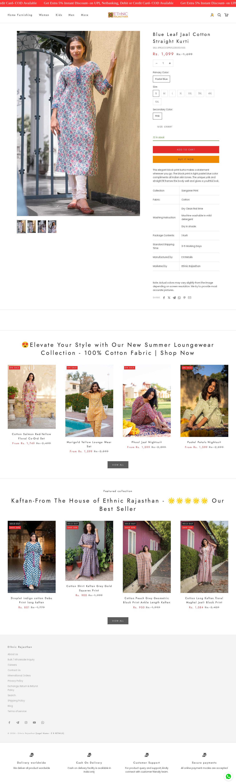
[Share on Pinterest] (184, 297)
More (84, 15)
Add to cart (186, 149)
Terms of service (17, 711)
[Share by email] (189, 297)
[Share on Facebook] (164, 297)
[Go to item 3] (41, 226)
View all (118, 464)
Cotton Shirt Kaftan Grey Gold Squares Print (89, 588)
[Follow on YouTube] (34, 722)
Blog (10, 706)
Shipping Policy (16, 700)
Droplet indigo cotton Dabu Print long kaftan (31, 600)
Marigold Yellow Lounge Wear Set (89, 444)
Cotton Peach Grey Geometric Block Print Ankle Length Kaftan (146, 600)
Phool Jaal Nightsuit (147, 442)
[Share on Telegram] (174, 297)
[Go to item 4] (52, 226)
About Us (13, 654)
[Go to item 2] (31, 226)
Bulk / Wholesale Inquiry (21, 659)
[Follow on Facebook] (9, 722)
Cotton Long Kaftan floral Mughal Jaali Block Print (204, 600)
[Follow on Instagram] (26, 722)
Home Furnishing (20, 15)
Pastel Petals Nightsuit (204, 442)
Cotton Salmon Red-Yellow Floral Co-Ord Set (31, 436)
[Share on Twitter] (169, 297)
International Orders (19, 675)
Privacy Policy (15, 680)
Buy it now (186, 159)
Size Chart (165, 126)
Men (71, 15)
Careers (12, 664)
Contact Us (14, 670)
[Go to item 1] (21, 226)
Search (12, 695)
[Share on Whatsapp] (179, 297)
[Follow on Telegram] (17, 722)
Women (44, 15)
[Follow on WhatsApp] (42, 722)
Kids (59, 15)
